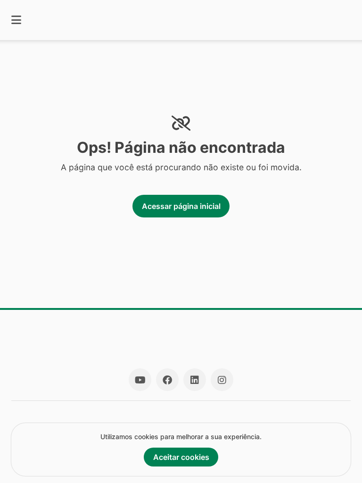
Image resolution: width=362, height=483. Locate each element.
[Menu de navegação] (16, 20)
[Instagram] (222, 379)
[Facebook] (167, 379)
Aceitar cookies (181, 457)
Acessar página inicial (181, 206)
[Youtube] (140, 379)
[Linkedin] (194, 379)
